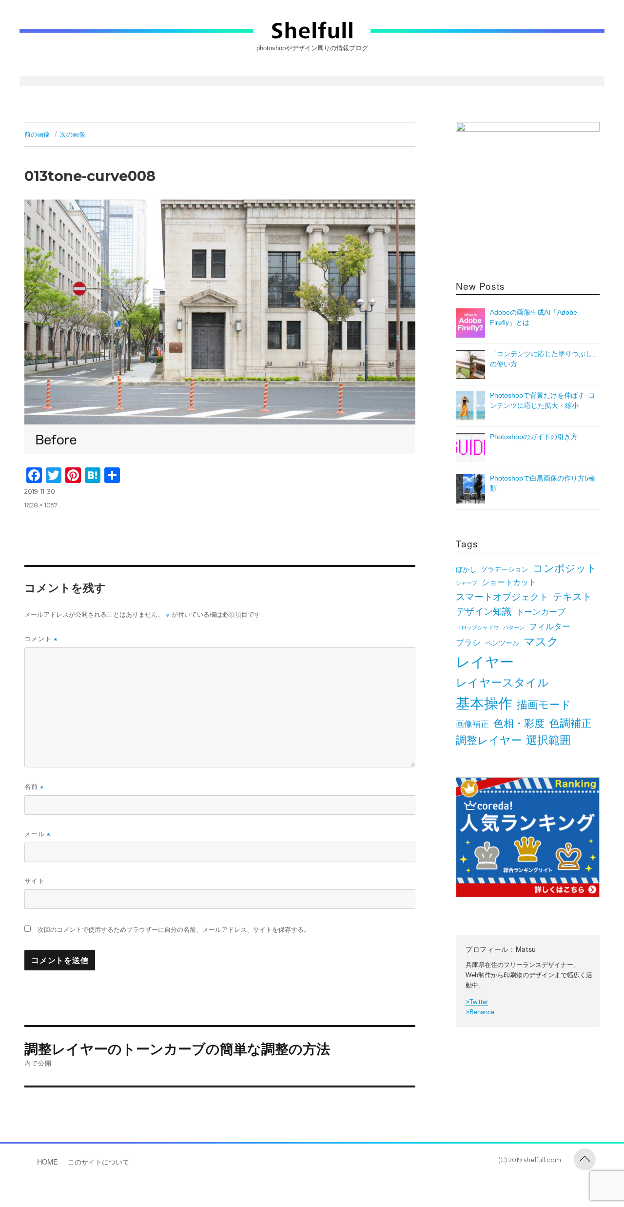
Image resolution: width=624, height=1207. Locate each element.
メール (37, 833)
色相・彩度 (519, 723)
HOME (47, 1161)
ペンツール (502, 643)
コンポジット (565, 568)
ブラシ (468, 642)
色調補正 (570, 723)
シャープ (466, 583)
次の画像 (72, 134)
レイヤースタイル (502, 682)
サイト (34, 881)
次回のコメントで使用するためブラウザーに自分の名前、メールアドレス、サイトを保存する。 (174, 929)
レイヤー (485, 662)
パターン (514, 627)
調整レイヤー (489, 740)
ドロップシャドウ (477, 627)
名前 (34, 786)
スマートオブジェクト (502, 597)
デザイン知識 (483, 611)
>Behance (480, 1012)
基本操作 (484, 703)
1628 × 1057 (41, 505)
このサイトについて (98, 1161)
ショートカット (509, 582)
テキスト (572, 596)
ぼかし (466, 569)
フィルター (549, 626)
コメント (41, 638)
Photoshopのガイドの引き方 (534, 437)
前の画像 (37, 134)
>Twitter (477, 1002)
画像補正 (472, 724)
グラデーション (504, 569)
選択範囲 (548, 740)
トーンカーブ (541, 612)
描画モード (544, 705)
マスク (541, 642)
